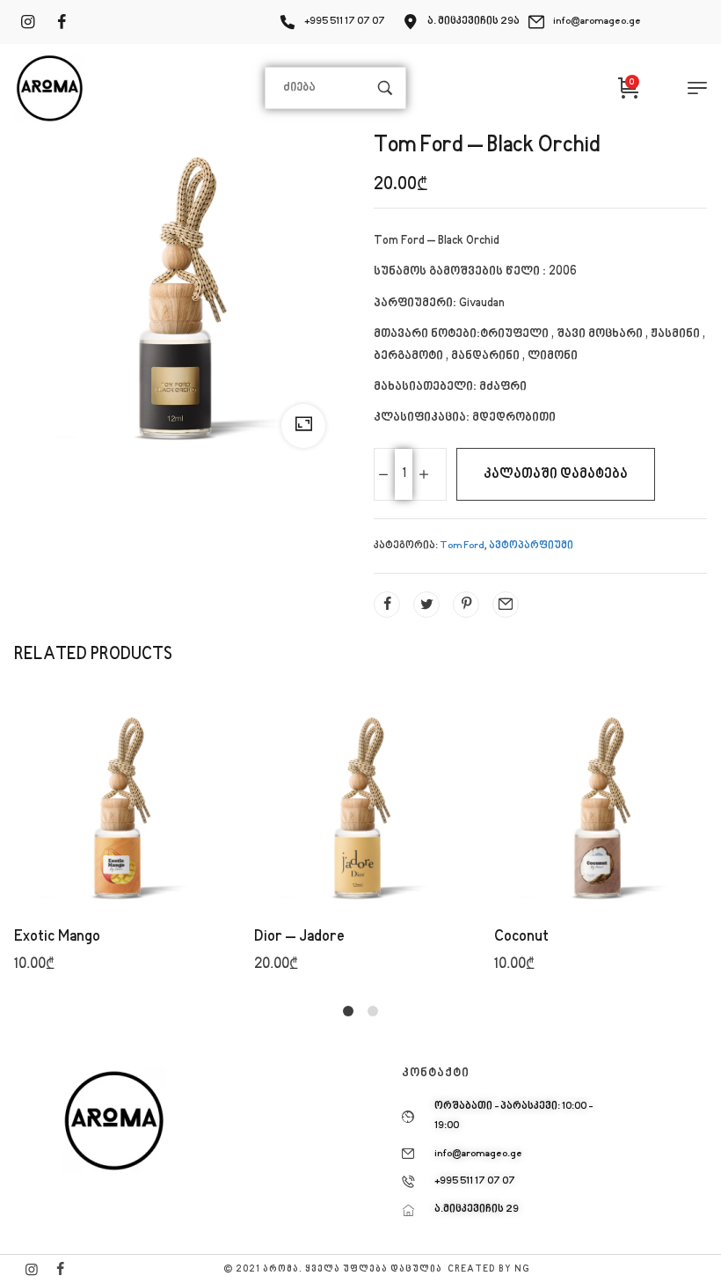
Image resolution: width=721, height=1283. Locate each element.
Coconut (521, 936)
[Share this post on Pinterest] (466, 604)
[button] (121, 850)
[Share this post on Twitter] (426, 604)
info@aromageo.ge (597, 21)
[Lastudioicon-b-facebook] (60, 1269)
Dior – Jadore (299, 936)
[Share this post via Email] (505, 604)
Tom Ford (462, 546)
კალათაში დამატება (556, 474)
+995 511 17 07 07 (344, 21)
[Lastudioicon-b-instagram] (32, 1269)
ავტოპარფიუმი (531, 546)
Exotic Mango (57, 936)
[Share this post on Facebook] (387, 604)
